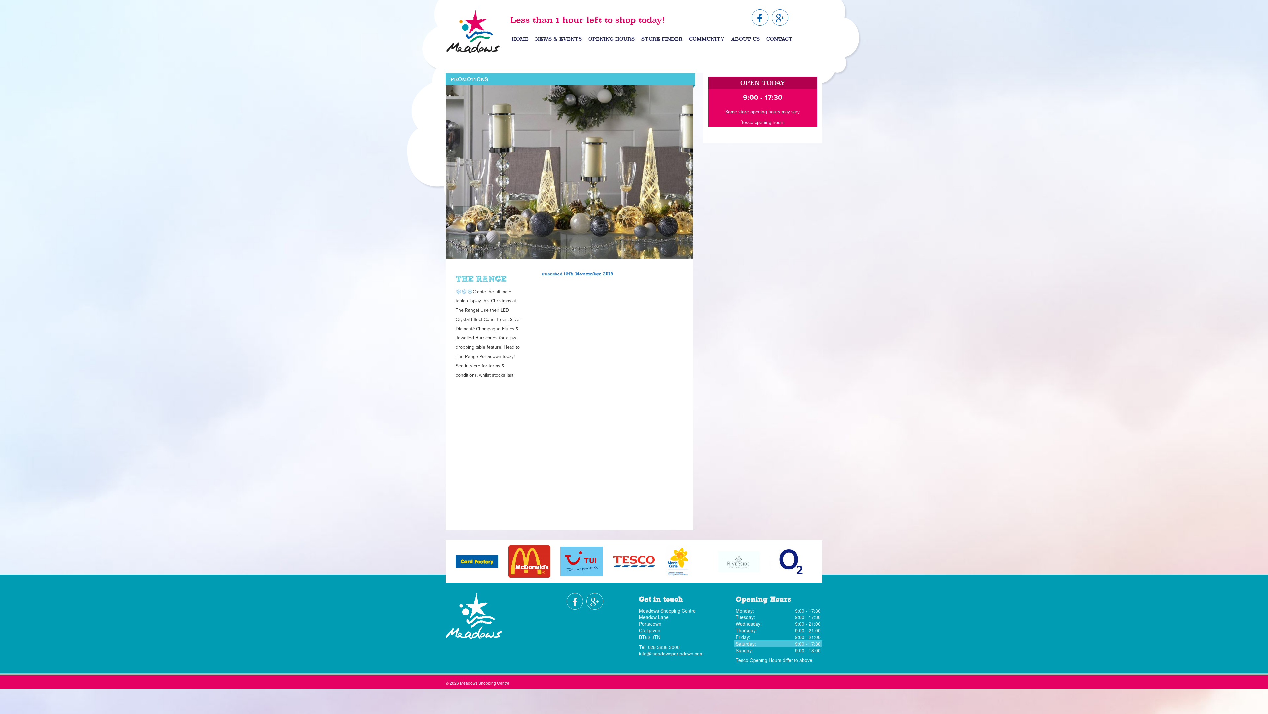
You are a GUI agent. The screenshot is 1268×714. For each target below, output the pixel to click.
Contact (779, 39)
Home (520, 39)
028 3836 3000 (664, 647)
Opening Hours (611, 39)
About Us (745, 39)
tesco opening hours (763, 122)
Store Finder (662, 39)
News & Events (558, 39)
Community (706, 39)
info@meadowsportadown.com (671, 653)
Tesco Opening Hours (758, 660)
